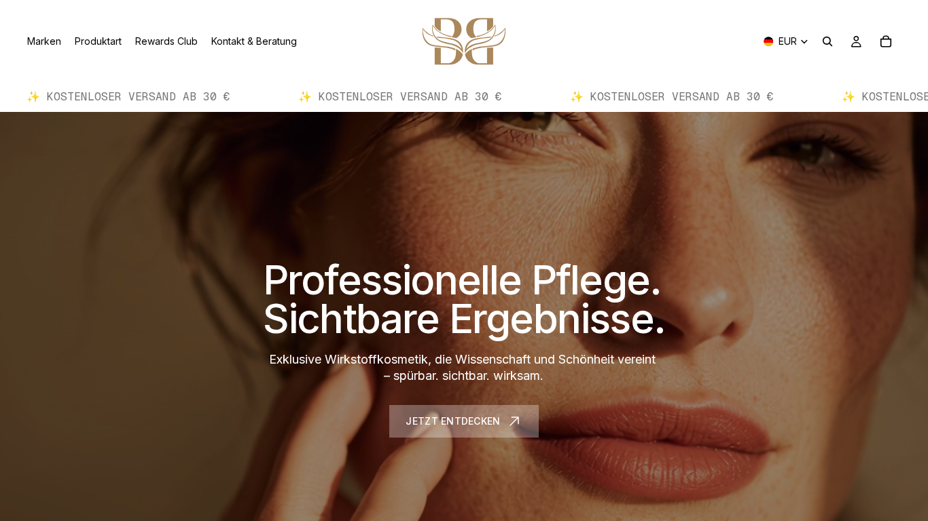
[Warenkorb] (886, 41)
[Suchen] (827, 41)
